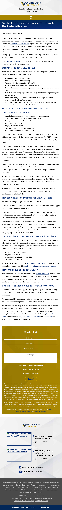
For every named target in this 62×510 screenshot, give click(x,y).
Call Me (36, 369)
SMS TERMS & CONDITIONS (24, 411)
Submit (31, 379)
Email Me (27, 369)
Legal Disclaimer (16, 498)
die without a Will (13, 61)
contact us (48, 317)
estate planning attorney (35, 263)
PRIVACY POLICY (52, 409)
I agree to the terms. (32, 373)
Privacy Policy (28, 498)
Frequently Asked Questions (29, 317)
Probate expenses (42, 274)
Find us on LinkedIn (32, 472)
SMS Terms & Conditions (43, 498)
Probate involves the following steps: (16, 112)
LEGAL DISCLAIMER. (40, 411)
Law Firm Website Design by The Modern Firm (31, 501)
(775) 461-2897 (32, 11)
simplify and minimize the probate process (39, 266)
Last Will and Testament (19, 44)
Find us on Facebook (32, 467)
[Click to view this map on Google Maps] (19, 439)
